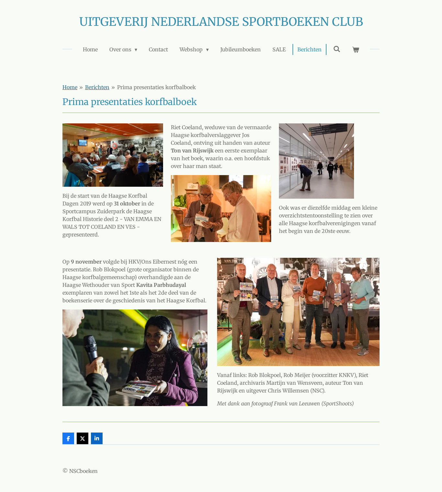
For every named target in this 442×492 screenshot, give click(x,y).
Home (69, 87)
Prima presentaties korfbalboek (156, 87)
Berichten (97, 87)
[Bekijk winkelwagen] (355, 49)
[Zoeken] (337, 49)
